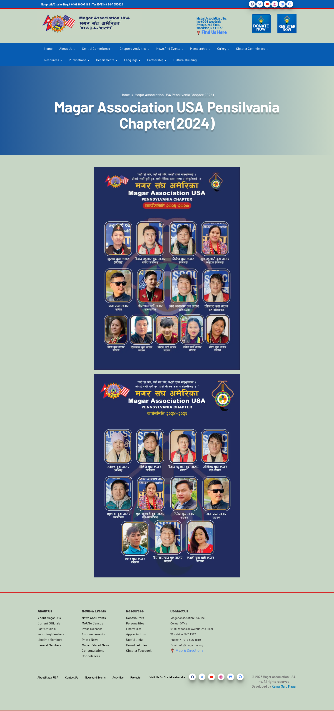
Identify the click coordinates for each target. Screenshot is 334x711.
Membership (199, 48)
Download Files (136, 645)
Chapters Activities (133, 48)
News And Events (168, 48)
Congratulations (93, 650)
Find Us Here (214, 32)
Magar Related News (95, 645)
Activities (118, 677)
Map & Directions (188, 650)
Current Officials (48, 623)
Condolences (91, 656)
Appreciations (136, 634)
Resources (52, 60)
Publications (78, 60)
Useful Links (134, 639)
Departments (105, 60)
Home (48, 48)
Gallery (222, 48)
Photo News (90, 639)
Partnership (155, 60)
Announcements (93, 634)
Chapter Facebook (139, 650)
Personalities (135, 623)
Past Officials (46, 629)
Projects (135, 677)
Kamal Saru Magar (284, 686)
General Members (49, 645)
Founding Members (50, 634)
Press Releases (92, 629)
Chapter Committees (251, 48)
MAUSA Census (92, 623)
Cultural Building (185, 60)
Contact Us (71, 677)
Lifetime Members (49, 639)
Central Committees (96, 48)
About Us (66, 48)
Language (131, 60)
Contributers (135, 618)
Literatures (134, 629)
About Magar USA (49, 618)
